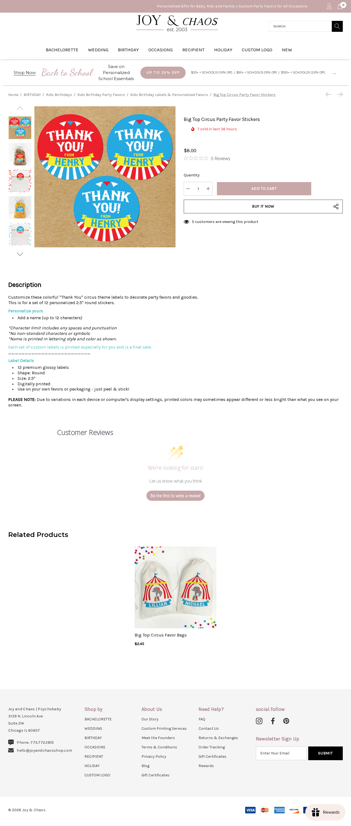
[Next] (339, 94)
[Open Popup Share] (336, 206)
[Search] (337, 26)
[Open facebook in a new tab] (272, 721)
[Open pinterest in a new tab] (286, 721)
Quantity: (192, 175)
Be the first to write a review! (175, 495)
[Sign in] (329, 6)
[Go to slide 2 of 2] (19, 254)
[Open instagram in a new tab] (259, 721)
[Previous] (329, 94)
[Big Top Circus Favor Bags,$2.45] (175, 587)
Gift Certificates (155, 775)
